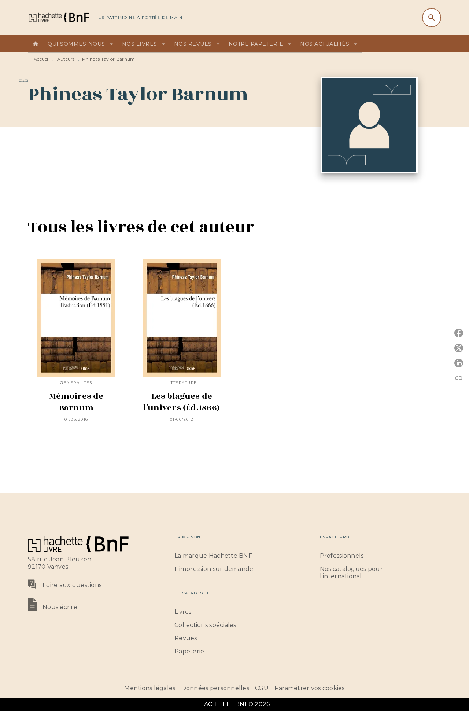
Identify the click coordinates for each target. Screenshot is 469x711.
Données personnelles (215, 688)
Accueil (41, 59)
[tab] (35, 44)
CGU (262, 688)
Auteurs (66, 59)
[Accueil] (58, 17)
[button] (226, 555)
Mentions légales (149, 688)
